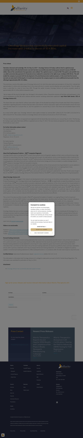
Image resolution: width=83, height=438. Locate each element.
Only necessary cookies (41, 233)
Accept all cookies (41, 229)
